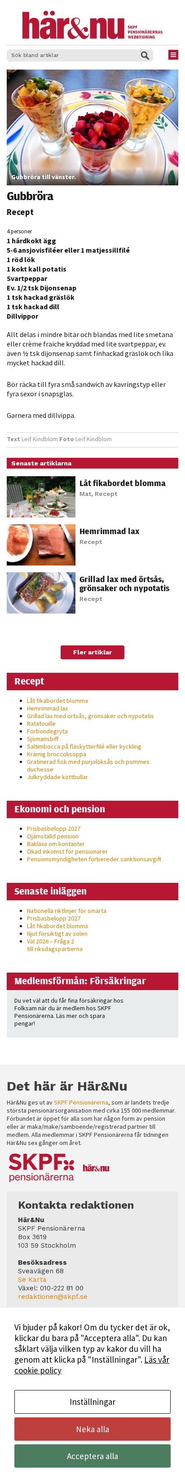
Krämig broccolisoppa (56, 754)
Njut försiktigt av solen (57, 934)
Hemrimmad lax (109, 531)
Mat (85, 493)
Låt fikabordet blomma (122, 483)
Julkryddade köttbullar (57, 777)
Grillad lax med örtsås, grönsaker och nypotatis (124, 583)
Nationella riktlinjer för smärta (66, 911)
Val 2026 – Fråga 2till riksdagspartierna (55, 945)
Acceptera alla (92, 1456)
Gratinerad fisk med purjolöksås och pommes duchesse (88, 765)
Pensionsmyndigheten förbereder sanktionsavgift (94, 859)
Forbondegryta (47, 731)
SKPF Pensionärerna (81, 1102)
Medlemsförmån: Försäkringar (80, 980)
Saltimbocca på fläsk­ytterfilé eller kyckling (84, 746)
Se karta (32, 1280)
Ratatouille (41, 723)
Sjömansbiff (42, 739)
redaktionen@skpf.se (53, 1297)
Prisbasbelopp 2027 (53, 828)
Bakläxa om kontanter (56, 844)
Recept (20, 211)
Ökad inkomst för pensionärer (67, 851)
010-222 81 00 (62, 1288)
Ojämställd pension (53, 836)
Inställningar (92, 1401)
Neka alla (92, 1429)
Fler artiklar (92, 652)
